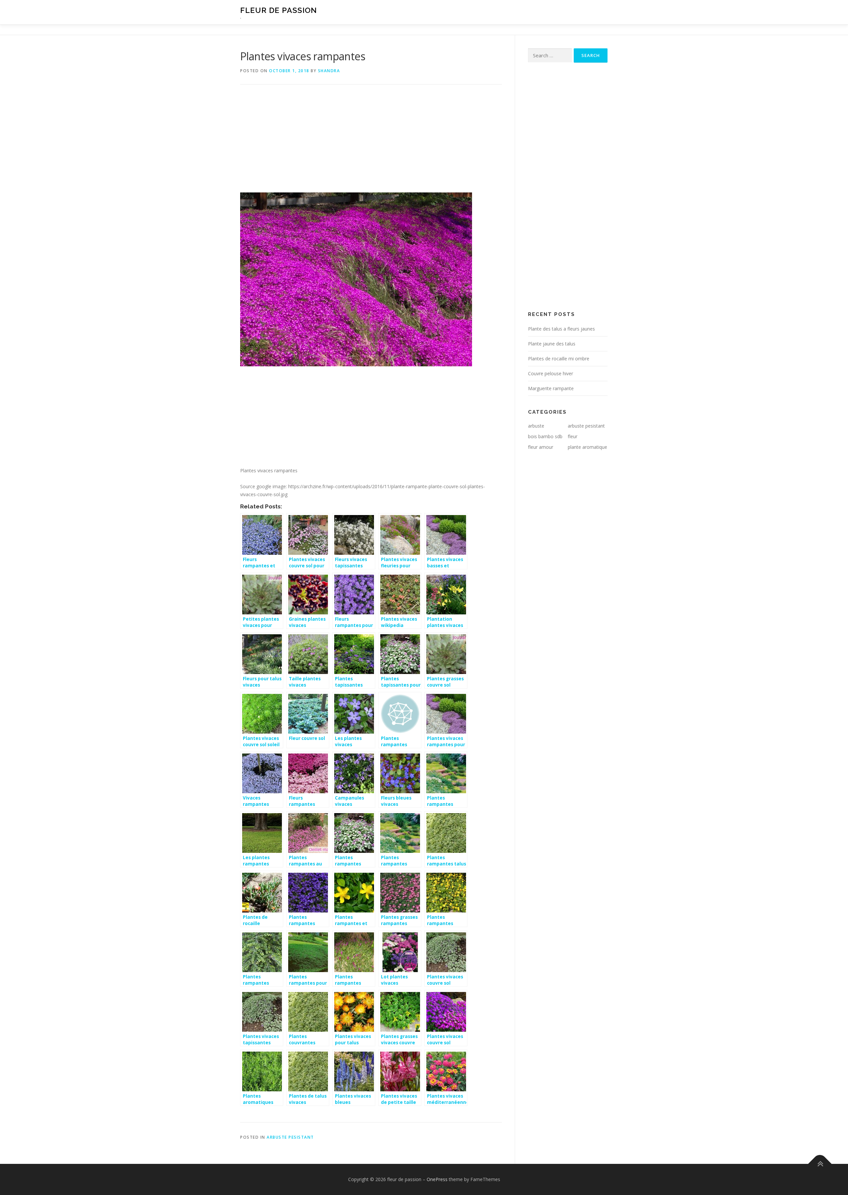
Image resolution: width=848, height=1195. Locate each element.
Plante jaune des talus (551, 343)
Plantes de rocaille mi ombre (558, 358)
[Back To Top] (820, 1164)
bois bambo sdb (545, 436)
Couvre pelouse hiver (550, 373)
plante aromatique (587, 447)
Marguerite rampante (551, 388)
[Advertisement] (371, 143)
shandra (329, 71)
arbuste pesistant (290, 1137)
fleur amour (540, 447)
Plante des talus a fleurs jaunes (561, 329)
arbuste (536, 426)
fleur (572, 436)
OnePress (437, 1179)
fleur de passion (278, 10)
